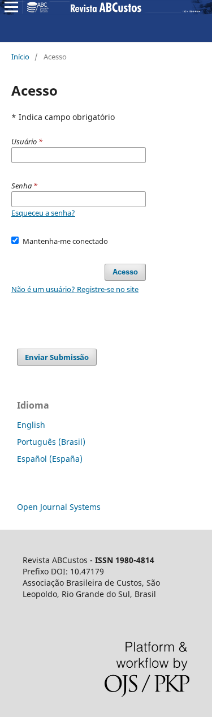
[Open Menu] (11, 7)
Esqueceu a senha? (43, 213)
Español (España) (50, 458)
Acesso (125, 272)
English (31, 424)
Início (20, 56)
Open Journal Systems (59, 506)
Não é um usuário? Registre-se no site (75, 289)
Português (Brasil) (51, 441)
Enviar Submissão (57, 357)
